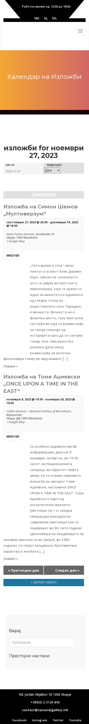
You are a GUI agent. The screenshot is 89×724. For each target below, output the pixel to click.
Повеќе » (10, 366)
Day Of (10, 165)
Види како (54, 165)
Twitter (58, 720)
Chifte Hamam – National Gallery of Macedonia (38, 411)
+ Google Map (15, 241)
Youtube (75, 720)
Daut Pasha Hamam (20, 234)
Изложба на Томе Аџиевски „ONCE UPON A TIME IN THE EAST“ (41, 383)
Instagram (39, 720)
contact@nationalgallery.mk (45, 710)
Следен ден (67, 570)
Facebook (19, 720)
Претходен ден (23, 570)
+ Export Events (44, 582)
